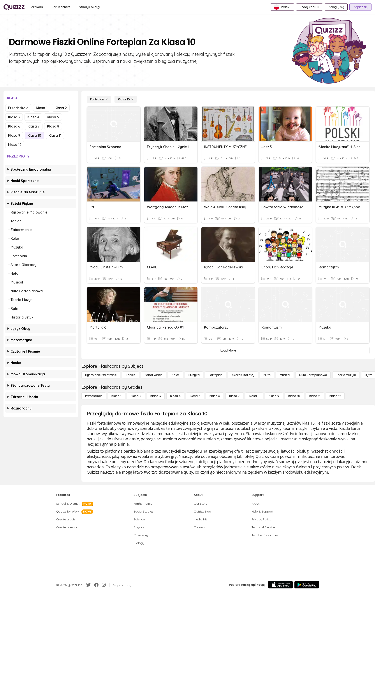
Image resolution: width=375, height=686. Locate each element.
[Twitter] (88, 584)
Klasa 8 (53, 126)
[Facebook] (96, 584)
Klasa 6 (14, 126)
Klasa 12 (14, 144)
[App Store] (280, 584)
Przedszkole (18, 108)
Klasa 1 (41, 108)
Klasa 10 (34, 135)
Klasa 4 (33, 117)
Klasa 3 (14, 117)
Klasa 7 (34, 126)
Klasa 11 (55, 135)
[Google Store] (306, 584)
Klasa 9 (14, 135)
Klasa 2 (61, 108)
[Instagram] (104, 584)
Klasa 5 (53, 117)
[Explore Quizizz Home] (14, 7)
